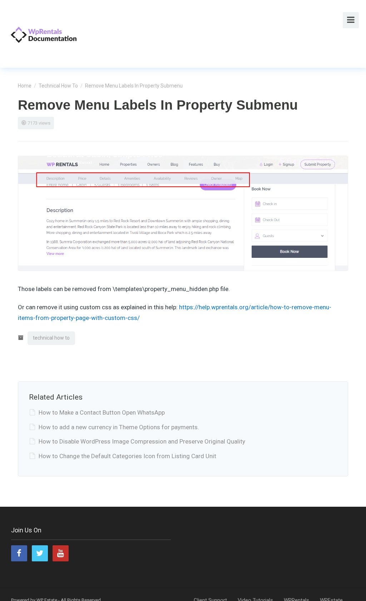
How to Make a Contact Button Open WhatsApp (102, 412)
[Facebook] (19, 553)
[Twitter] (40, 553)
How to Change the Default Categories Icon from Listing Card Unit (127, 456)
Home (24, 86)
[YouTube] (61, 553)
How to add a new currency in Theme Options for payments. (119, 427)
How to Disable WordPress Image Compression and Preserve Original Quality (142, 441)
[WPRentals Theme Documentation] (44, 33)
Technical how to (58, 86)
